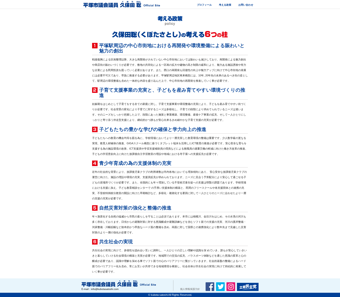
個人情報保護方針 (187, 289)
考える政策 (225, 4)
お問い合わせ (245, 4)
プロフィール (204, 4)
